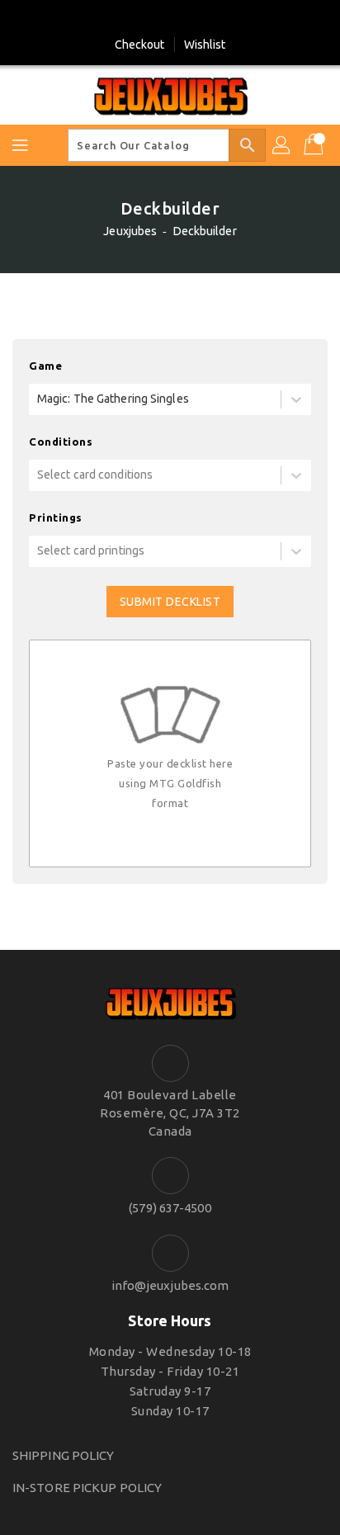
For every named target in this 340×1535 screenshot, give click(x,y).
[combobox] (38, 399)
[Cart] (315, 145)
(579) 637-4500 (169, 1208)
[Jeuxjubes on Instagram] (185, 19)
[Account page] (282, 145)
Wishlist (205, 44)
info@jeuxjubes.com (170, 1285)
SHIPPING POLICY (63, 1455)
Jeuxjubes (130, 231)
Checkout (140, 44)
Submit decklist (170, 601)
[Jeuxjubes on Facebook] (154, 19)
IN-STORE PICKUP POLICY (87, 1488)
